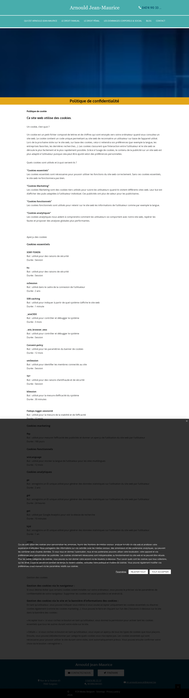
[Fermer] (186, 421)
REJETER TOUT (138, 572)
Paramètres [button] (121, 571)
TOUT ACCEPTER (160, 572)
